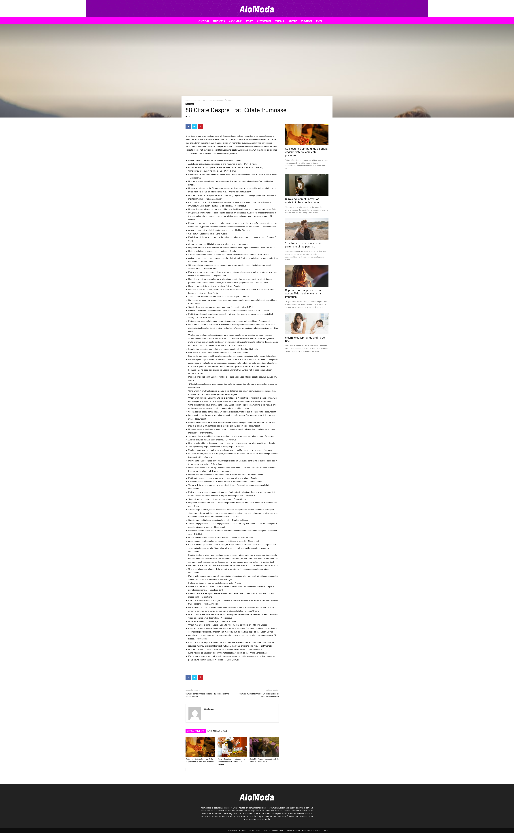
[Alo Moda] (257, 9)
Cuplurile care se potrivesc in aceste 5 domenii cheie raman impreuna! (303, 293)
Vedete (279, 20)
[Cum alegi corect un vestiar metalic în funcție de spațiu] (306, 185)
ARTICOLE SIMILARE (195, 731)
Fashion (204, 20)
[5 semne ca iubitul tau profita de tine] (306, 323)
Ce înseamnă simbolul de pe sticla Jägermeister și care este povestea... (306, 152)
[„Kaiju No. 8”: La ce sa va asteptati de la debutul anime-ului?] (264, 747)
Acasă (188, 100)
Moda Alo (209, 709)
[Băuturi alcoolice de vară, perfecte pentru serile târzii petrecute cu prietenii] (232, 747)
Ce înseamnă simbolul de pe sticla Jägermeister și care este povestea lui (200, 761)
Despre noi (232, 830)
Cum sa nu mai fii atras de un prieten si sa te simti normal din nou (259, 695)
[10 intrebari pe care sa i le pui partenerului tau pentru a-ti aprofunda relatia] (306, 229)
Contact (325, 830)
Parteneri (242, 830)
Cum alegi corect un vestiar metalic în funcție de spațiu (302, 200)
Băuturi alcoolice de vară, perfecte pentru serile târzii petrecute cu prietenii (231, 761)
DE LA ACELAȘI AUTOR (217, 731)
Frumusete (264, 20)
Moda (250, 20)
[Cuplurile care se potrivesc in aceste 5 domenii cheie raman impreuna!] (306, 276)
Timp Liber (235, 20)
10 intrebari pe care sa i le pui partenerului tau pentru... (303, 245)
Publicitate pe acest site (311, 830)
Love (319, 20)
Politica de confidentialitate (273, 830)
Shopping (219, 20)
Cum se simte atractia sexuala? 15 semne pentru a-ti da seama (207, 695)
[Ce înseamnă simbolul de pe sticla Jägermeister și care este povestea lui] (200, 747)
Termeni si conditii (293, 830)
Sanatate (306, 20)
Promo (292, 20)
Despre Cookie (254, 830)
